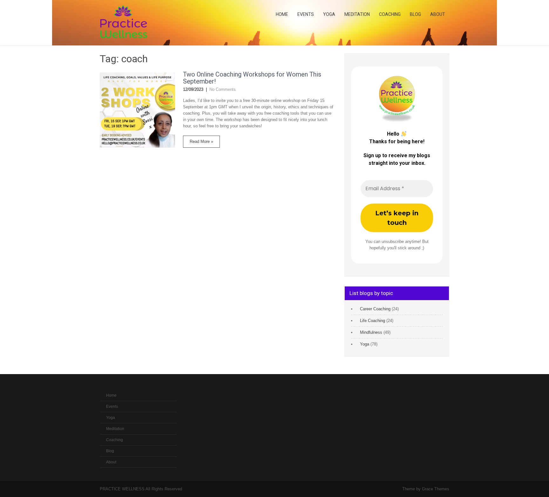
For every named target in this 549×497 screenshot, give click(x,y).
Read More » (201, 141)
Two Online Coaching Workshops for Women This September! (252, 78)
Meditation (357, 14)
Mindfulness (371, 332)
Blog (415, 14)
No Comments (222, 89)
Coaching (390, 14)
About (437, 14)
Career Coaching (375, 308)
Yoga (329, 14)
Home (282, 14)
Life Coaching (372, 320)
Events (305, 14)
